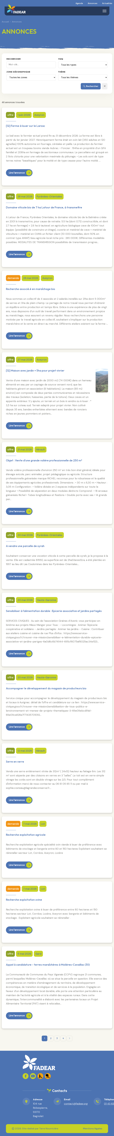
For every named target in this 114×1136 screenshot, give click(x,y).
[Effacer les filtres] (104, 86)
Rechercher (14, 59)
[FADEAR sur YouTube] (33, 1076)
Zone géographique (18, 72)
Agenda (79, 3)
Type (60, 59)
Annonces (92, 3)
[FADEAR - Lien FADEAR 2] (48, 1076)
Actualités (107, 3)
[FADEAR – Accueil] (16, 8)
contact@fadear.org (76, 1103)
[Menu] (104, 11)
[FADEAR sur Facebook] (25, 1076)
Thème (61, 72)
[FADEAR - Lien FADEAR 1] (40, 1076)
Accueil (5, 21)
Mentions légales (92, 1128)
